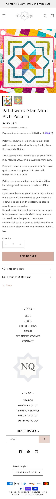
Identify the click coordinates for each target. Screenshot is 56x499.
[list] (28, 61)
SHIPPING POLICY (28, 420)
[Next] (52, 61)
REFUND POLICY (28, 415)
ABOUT (28, 331)
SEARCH (28, 400)
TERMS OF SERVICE (27, 410)
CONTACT (28, 341)
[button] (3, 15)
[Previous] (3, 61)
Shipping (5, 127)
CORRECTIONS (28, 325)
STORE (28, 320)
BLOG (28, 315)
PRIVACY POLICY (28, 405)
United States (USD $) (26, 472)
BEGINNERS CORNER (28, 336)
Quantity (6, 238)
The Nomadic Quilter (29, 492)
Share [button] (9, 285)
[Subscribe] (44, 439)
